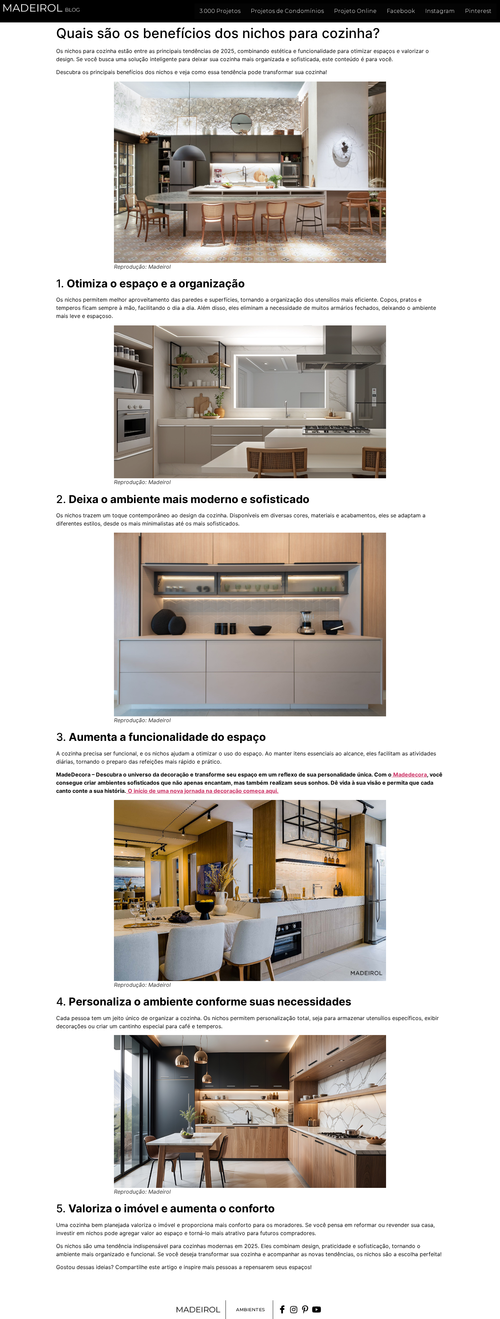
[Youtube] (316, 1309)
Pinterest (478, 11)
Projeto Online (355, 11)
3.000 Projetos (220, 11)
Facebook (401, 11)
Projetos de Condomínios (287, 11)
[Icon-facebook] (282, 1309)
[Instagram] (294, 1309)
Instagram (440, 11)
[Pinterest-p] (305, 1309)
